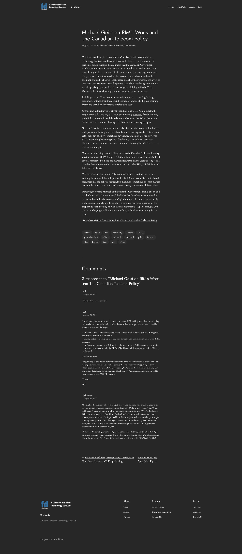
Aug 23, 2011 (87, 45)
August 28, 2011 (90, 398)
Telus (122, 242)
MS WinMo (148, 164)
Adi (84, 291)
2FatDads (76, 7)
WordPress (58, 539)
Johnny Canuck (106, 45)
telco (114, 242)
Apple (97, 232)
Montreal (130, 237)
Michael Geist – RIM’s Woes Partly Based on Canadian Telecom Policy (121, 220)
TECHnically (130, 45)
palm (140, 237)
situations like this (110, 76)
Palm (84, 168)
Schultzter (88, 395)
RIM (86, 242)
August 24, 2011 (90, 294)
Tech (105, 242)
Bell (106, 232)
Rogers (95, 242)
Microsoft (117, 237)
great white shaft (91, 237)
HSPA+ (105, 237)
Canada (130, 232)
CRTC (140, 232)
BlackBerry (117, 232)
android (87, 232)
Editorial (119, 45)
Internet (155, 143)
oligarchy (137, 114)
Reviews (150, 237)
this (113, 72)
